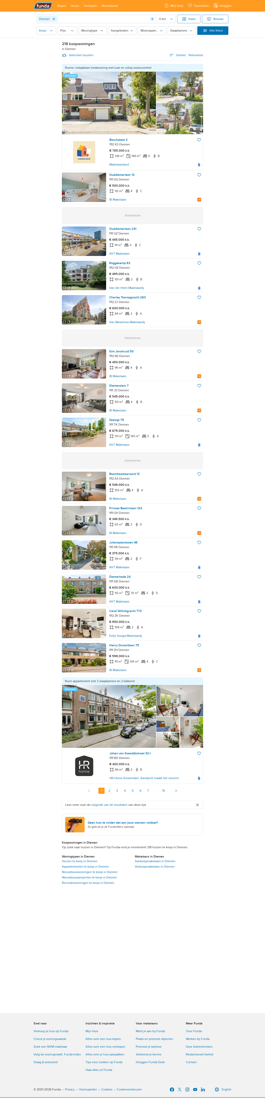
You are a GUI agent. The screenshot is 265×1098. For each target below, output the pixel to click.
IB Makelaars (117, 200)
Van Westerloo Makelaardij (127, 322)
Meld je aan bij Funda (150, 1031)
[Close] (53, 19)
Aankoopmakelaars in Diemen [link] (155, 861)
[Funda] (43, 6)
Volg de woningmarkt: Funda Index (57, 1054)
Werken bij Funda (198, 1039)
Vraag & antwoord (46, 1062)
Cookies (106, 1089)
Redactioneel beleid (199, 1054)
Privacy (70, 1089)
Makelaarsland (119, 165)
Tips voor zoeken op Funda (104, 1062)
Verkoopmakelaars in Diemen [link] (155, 867)
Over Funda (194, 1031)
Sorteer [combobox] (189, 55)
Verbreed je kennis (148, 1054)
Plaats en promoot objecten (154, 1039)
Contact (191, 1062)
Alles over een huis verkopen (105, 1047)
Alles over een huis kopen (103, 1039)
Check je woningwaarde (50, 1039)
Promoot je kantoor (149, 1047)
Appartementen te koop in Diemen (85, 867)
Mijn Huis (92, 1031)
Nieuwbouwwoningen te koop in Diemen (90, 872)
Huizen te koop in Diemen (79, 861)
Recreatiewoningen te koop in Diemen (88, 883)
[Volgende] (176, 791)
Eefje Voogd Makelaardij (125, 636)
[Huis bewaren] (199, 139)
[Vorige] (89, 791)
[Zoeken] (152, 19)
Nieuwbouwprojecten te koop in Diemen (89, 877)
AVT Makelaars (119, 254)
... (156, 791)
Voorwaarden (88, 1089)
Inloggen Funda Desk (150, 1062)
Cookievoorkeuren (129, 1089)
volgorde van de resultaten (109, 805)
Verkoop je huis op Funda (51, 1031)
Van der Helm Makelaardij (126, 288)
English (226, 1089)
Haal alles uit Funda (99, 1070)
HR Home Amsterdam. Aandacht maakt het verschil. (144, 778)
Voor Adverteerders (199, 1047)
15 (163, 791)
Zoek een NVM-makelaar (50, 1047)
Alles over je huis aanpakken (105, 1054)
